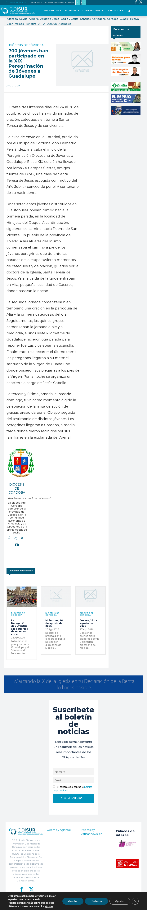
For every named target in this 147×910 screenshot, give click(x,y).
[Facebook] (136, 2)
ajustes (49, 906)
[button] (129, 12)
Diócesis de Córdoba (26, 45)
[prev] (77, 2)
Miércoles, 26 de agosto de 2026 (54, 623)
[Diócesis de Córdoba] (21, 463)
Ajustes (119, 901)
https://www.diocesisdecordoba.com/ (17, 498)
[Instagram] (15, 538)
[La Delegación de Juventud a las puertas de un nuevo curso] (22, 597)
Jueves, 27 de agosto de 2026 (88, 623)
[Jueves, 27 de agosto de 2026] (90, 597)
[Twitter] (140, 2)
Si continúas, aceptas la (72, 788)
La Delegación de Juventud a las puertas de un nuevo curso (19, 627)
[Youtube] (17, 545)
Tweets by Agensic (58, 830)
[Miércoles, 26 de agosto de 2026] (56, 597)
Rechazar (96, 901)
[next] (84, 2)
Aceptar (73, 901)
